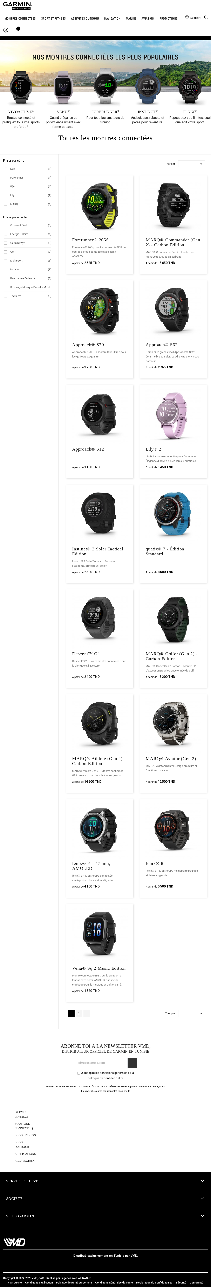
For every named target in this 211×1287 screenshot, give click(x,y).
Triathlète (30, 296)
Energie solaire (30, 234)
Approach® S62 (161, 344)
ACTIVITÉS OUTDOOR (85, 18)
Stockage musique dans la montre (30, 287)
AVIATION (148, 18)
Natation (30, 269)
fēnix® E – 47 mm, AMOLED (91, 866)
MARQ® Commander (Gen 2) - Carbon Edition (173, 242)
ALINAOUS (84, 1278)
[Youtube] (115, 1263)
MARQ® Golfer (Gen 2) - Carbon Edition (172, 656)
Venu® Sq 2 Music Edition (99, 968)
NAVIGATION (112, 18)
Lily (30, 195)
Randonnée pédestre (30, 278)
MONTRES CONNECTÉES (20, 18)
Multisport (30, 260)
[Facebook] (96, 1263)
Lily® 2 (153, 449)
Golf (30, 251)
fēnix (30, 186)
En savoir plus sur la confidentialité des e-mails (105, 1091)
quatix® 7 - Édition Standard (165, 551)
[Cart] (17, 30)
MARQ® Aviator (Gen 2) (171, 758)
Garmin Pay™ (30, 242)
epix (30, 168)
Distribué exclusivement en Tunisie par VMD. (105, 1256)
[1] (132, 1063)
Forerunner (30, 177)
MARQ (30, 204)
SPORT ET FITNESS (53, 18)
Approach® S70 (88, 344)
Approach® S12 (88, 449)
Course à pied (30, 225)
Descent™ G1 (86, 653)
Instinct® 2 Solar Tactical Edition (97, 551)
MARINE (131, 18)
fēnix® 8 (154, 863)
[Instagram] (105, 1263)
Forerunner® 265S (90, 239)
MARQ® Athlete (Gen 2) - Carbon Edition (98, 761)
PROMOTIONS (168, 18)
